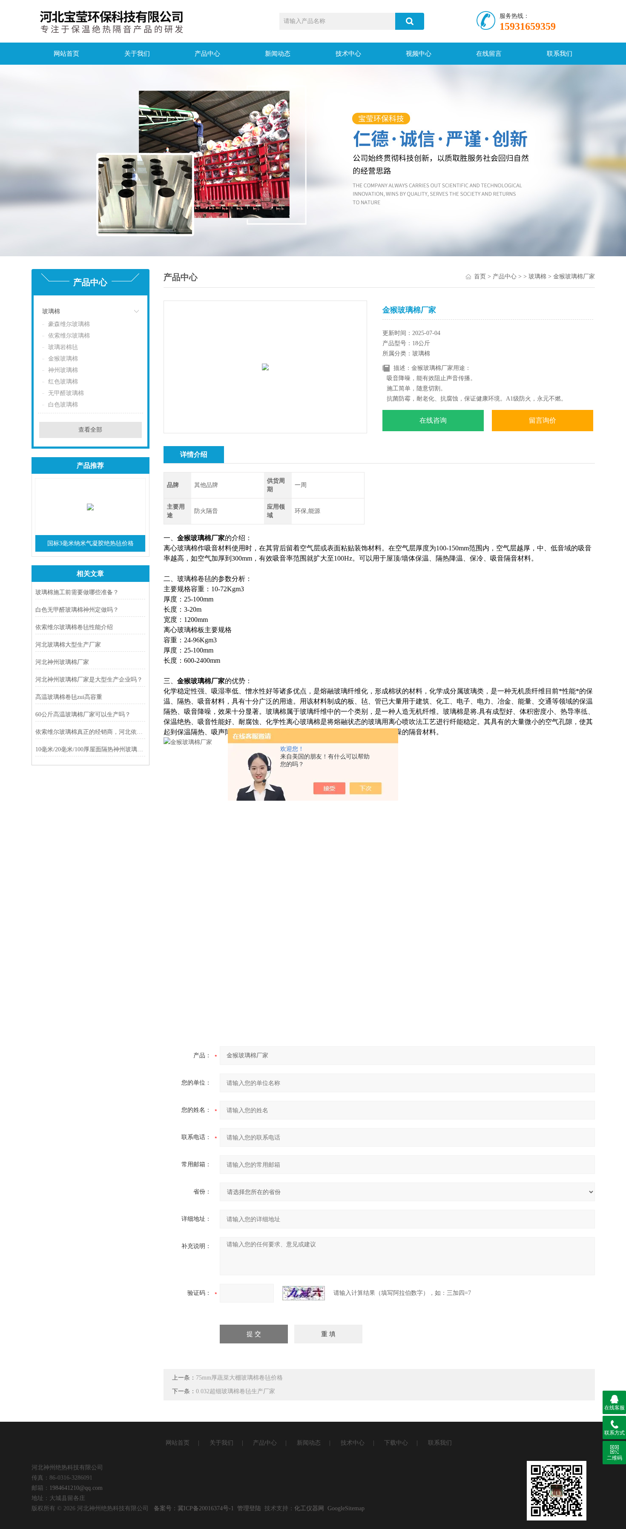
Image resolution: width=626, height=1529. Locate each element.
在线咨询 (433, 420)
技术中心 (348, 53)
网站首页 (66, 53)
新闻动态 (277, 53)
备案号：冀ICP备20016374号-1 (194, 1508)
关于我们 (137, 53)
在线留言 (489, 53)
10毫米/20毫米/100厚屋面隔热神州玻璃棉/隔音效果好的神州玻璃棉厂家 (90, 749)
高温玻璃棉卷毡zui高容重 (68, 697)
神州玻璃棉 (63, 370)
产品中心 (207, 53)
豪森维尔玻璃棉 (69, 324)
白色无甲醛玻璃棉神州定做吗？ (77, 610)
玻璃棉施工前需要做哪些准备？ (77, 592)
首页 (480, 276)
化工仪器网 (309, 1508)
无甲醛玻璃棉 (66, 393)
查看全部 (90, 430)
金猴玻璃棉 (63, 358)
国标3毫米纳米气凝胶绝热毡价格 (90, 543)
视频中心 (418, 53)
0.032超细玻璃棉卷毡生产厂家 (235, 1391)
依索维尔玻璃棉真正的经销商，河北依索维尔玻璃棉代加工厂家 (90, 732)
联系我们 (559, 53)
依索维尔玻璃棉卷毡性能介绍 (74, 627)
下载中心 (396, 1443)
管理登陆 (249, 1508)
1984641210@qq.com (76, 1488)
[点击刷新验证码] (303, 1293)
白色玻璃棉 (63, 404)
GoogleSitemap (346, 1508)
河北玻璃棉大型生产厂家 (68, 644)
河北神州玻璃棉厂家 (62, 662)
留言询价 (542, 420)
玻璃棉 (51, 311)
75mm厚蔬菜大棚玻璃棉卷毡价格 (239, 1377)
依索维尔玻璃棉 (69, 335)
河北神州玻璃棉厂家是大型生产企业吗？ (89, 679)
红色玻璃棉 (63, 381)
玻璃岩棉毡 (63, 347)
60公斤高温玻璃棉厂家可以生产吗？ (83, 714)
